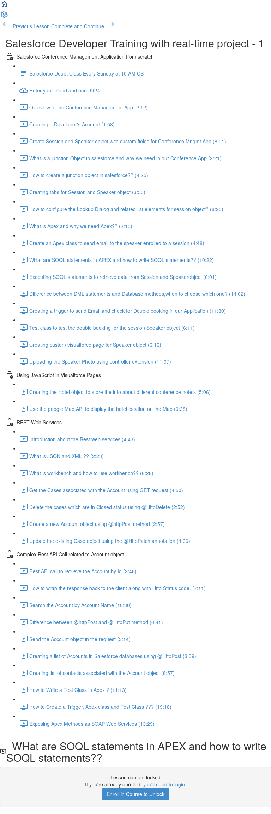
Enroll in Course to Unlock (135, 793)
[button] (4, 6)
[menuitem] (4, 16)
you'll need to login (164, 784)
